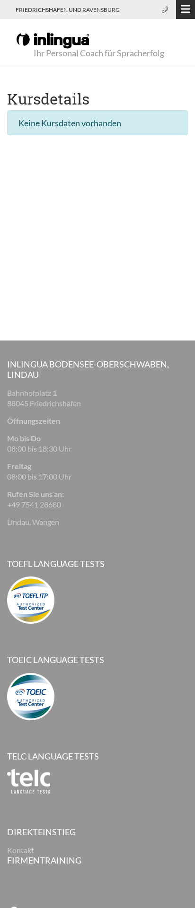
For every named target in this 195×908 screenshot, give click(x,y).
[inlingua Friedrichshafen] (52, 40)
